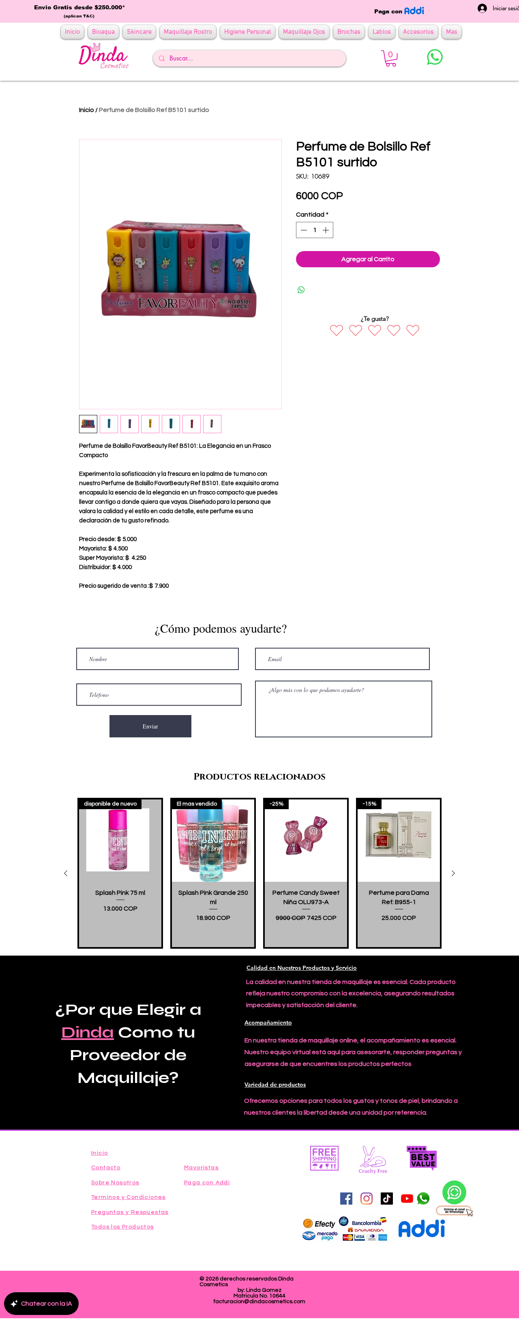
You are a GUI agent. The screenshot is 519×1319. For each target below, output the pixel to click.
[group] (259, 873)
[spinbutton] (315, 230)
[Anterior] (66, 873)
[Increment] (326, 230)
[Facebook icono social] (346, 1198)
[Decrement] (303, 230)
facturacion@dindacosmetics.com (259, 1301)
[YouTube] (407, 1198)
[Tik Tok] (387, 1198)
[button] (391, 58)
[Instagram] (366, 1198)
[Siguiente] (453, 873)
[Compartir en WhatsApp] (301, 290)
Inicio (86, 110)
